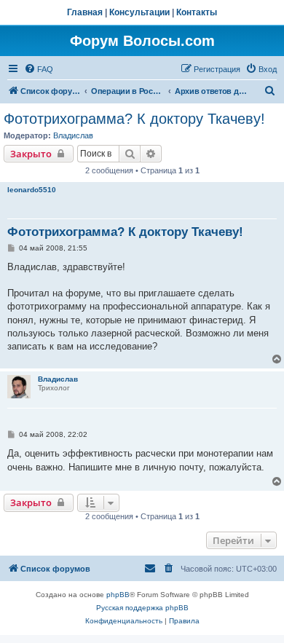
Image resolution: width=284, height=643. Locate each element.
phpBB (118, 595)
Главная (85, 12)
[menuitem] (38, 69)
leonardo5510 (31, 190)
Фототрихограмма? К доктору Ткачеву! (134, 119)
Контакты (196, 12)
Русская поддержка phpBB (142, 608)
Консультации (139, 12)
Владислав (73, 135)
